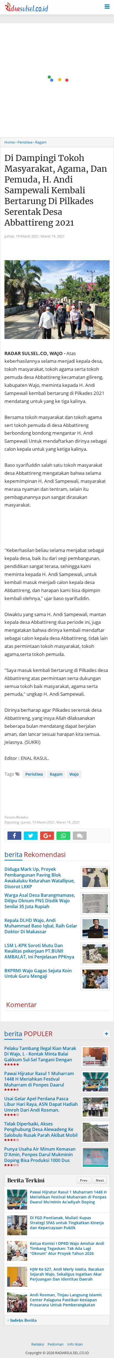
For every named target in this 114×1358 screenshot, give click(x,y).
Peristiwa (34, 774)
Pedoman (56, 1344)
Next (100, 1180)
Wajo (74, 774)
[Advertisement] (57, 80)
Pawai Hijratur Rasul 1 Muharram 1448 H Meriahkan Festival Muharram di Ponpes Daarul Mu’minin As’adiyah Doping (39, 1082)
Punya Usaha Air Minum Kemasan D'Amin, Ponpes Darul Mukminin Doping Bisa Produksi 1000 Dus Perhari (40, 1157)
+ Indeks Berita (22, 1320)
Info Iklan (75, 1344)
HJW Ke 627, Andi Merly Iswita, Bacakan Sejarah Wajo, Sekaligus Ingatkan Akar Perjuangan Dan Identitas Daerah (67, 1274)
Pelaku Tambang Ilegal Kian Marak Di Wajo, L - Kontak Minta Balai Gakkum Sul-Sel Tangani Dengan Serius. (40, 1056)
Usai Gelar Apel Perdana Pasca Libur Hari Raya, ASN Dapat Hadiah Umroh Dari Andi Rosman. (41, 1104)
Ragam (56, 774)
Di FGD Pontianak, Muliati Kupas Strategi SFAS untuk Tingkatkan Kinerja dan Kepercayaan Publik (67, 1222)
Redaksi (37, 1344)
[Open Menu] (107, 6)
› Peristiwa (23, 142)
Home (9, 142)
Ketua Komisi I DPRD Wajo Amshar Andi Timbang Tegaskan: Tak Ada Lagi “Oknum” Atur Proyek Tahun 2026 (67, 1248)
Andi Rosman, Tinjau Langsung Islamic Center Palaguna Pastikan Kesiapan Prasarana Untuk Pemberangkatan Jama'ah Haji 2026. (66, 1302)
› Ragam (39, 142)
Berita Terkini (25, 1180)
